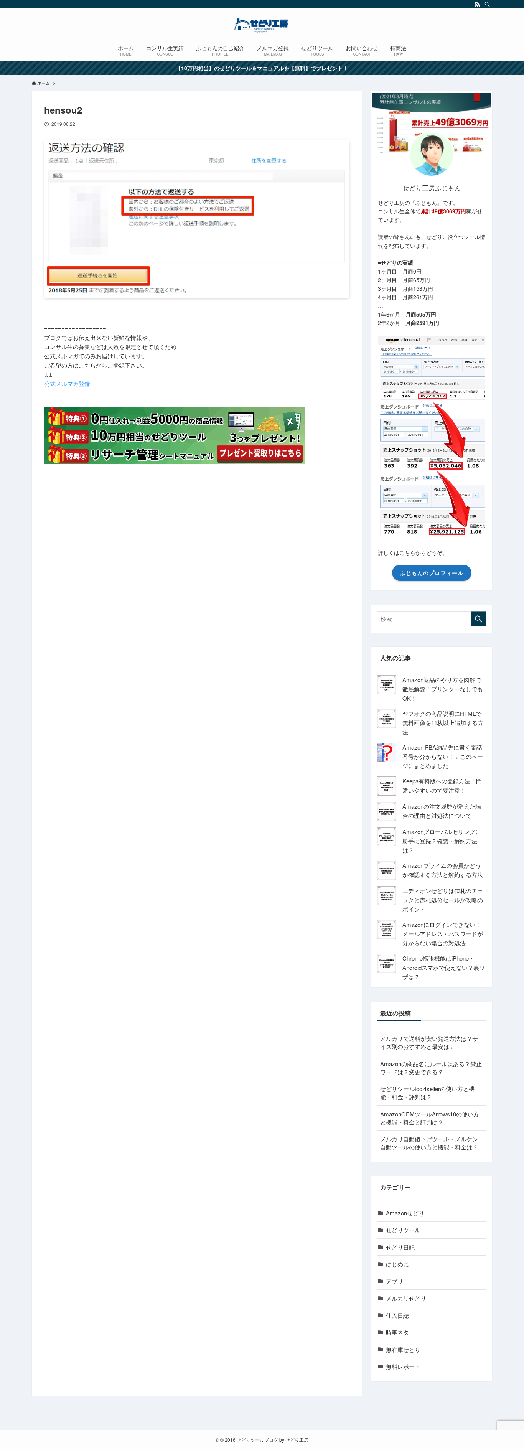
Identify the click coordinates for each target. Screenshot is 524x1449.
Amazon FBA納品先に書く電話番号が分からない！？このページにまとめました (442, 756)
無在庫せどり (403, 1349)
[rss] (477, 4)
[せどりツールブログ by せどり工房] (262, 25)
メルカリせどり (406, 1298)
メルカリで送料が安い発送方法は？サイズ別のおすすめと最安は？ (429, 1042)
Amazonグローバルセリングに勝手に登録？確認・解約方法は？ (441, 841)
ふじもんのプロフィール (431, 573)
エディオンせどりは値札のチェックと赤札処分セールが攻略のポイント (442, 900)
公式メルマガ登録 (67, 383)
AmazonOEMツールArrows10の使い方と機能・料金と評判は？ (429, 1118)
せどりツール (403, 1230)
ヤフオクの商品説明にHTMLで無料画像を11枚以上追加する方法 (442, 722)
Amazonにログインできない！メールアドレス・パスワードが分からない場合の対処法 (442, 933)
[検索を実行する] (478, 618)
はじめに (397, 1264)
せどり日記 (400, 1247)
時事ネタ (397, 1332)
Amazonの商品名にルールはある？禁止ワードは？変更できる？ (431, 1068)
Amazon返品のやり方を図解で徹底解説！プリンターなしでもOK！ (442, 689)
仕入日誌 (397, 1315)
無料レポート (403, 1366)
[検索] (487, 4)
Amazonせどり (405, 1213)
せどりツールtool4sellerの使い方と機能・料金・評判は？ (427, 1093)
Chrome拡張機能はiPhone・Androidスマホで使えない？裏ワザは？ (443, 967)
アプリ (394, 1281)
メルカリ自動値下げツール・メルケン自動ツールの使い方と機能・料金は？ (429, 1143)
